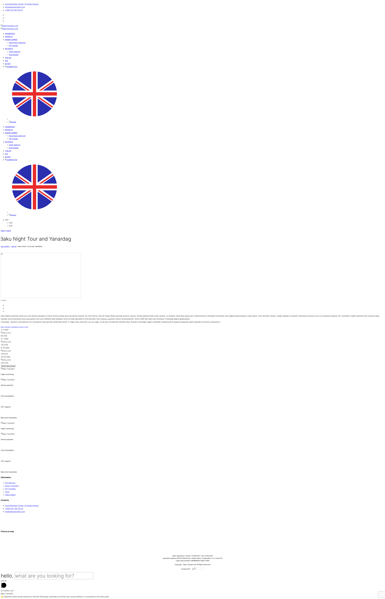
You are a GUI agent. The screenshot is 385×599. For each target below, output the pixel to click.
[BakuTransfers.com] (9, 26)
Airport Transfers (12, 486)
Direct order (6, 231)
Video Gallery (10, 495)
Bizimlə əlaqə (6, 366)
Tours (7, 492)
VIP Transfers (10, 489)
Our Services (10, 483)
